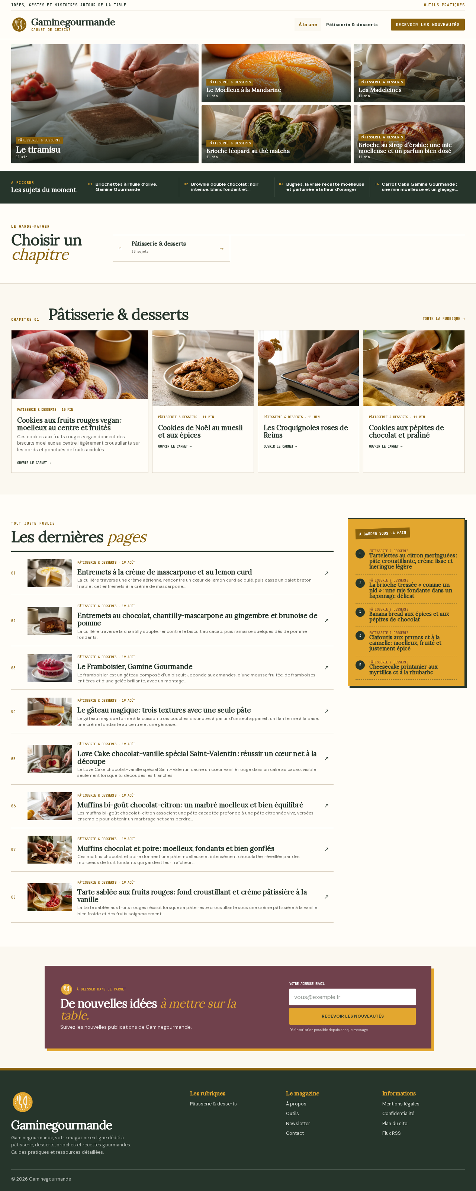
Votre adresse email (307, 984)
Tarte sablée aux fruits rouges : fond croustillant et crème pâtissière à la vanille (192, 895)
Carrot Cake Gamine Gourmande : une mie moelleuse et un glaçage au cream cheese (419, 187)
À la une (308, 25)
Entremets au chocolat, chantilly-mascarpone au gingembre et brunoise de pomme (197, 619)
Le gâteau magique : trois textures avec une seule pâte (164, 709)
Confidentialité (398, 1114)
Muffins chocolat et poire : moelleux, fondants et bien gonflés (175, 848)
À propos (296, 1104)
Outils (292, 1114)
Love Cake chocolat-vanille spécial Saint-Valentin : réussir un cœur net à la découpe (197, 757)
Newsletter (298, 1124)
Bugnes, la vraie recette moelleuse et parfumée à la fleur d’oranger (325, 187)
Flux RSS (391, 1133)
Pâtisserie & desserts (352, 25)
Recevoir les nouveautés (428, 24)
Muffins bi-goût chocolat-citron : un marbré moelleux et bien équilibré (190, 804)
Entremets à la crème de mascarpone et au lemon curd (164, 571)
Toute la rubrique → (443, 318)
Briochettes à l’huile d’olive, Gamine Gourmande (126, 187)
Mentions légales (400, 1104)
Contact (295, 1133)
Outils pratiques (444, 5)
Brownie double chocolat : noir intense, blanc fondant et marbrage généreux (224, 187)
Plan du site (394, 1124)
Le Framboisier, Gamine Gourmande (134, 666)
